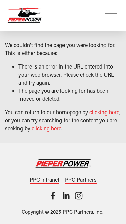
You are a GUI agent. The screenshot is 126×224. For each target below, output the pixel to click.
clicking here (104, 112)
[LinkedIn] (66, 196)
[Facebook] (53, 196)
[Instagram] (79, 196)
